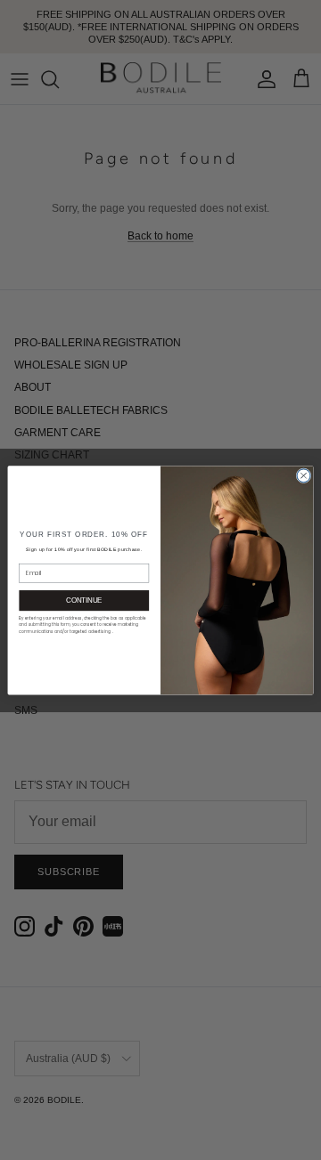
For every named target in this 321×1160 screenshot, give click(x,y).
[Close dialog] (303, 475)
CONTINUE (84, 600)
